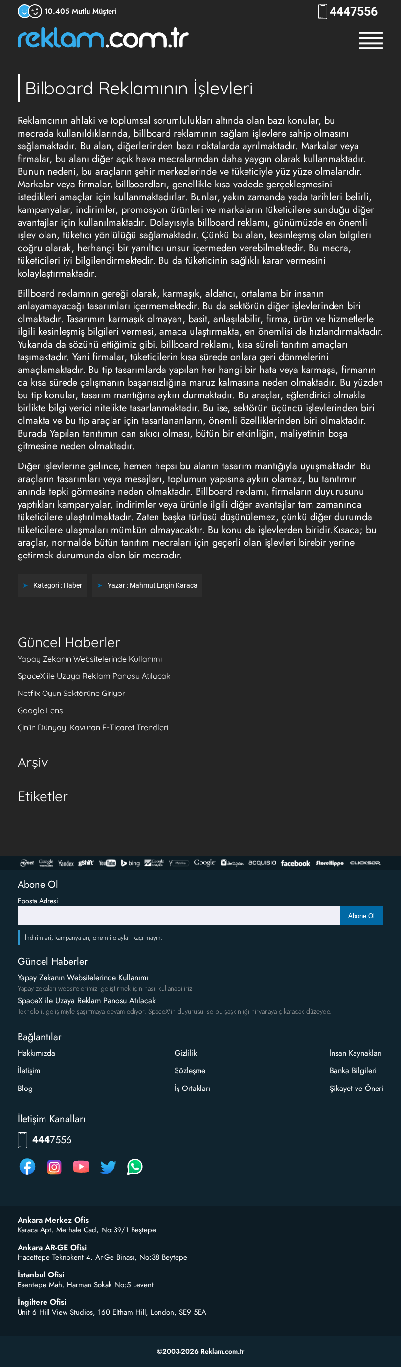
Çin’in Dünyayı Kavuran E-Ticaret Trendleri (93, 727)
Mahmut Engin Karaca (164, 585)
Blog (25, 1088)
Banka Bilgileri (353, 1070)
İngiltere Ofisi (42, 1302)
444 (354, 11)
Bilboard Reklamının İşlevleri (139, 88)
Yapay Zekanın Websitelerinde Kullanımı (90, 659)
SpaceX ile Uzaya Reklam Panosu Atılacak (94, 676)
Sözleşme (190, 1070)
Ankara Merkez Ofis (53, 1220)
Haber (73, 585)
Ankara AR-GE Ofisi (52, 1247)
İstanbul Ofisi (41, 1275)
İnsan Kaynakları (356, 1053)
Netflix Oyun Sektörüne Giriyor (71, 693)
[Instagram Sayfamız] (54, 1174)
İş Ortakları (192, 1088)
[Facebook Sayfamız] (27, 1174)
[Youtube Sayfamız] (81, 1174)
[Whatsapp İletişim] (135, 1174)
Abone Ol (361, 916)
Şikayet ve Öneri (356, 1088)
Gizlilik (186, 1053)
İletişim (29, 1070)
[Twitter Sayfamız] (108, 1174)
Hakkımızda (36, 1053)
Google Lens (40, 710)
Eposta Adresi (38, 900)
